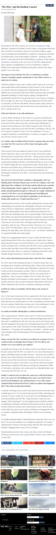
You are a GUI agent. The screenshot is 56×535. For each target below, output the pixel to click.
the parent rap (4, 479)
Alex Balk (43, 529)
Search (41, 517)
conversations (10, 450)
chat (3, 450)
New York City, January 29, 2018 (39, 509)
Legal (10, 528)
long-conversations (21, 450)
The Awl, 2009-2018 (7, 467)
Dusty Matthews (52, 532)
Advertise (16, 528)
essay (18, 84)
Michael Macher (52, 529)
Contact (16, 526)
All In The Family (33, 465)
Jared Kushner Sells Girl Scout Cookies (41, 467)
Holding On (4, 481)
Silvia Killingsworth (24, 529)
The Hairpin (34, 533)
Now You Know (32, 479)
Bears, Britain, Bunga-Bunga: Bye (11, 495)
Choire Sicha (44, 531)
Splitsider (33, 529)
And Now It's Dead (5, 465)
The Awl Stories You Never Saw (38, 481)
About (10, 526)
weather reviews (33, 493)
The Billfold (34, 531)
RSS (10, 530)
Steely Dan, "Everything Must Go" (12, 509)
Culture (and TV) (5, 507)
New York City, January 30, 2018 (39, 495)
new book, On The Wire (32, 62)
